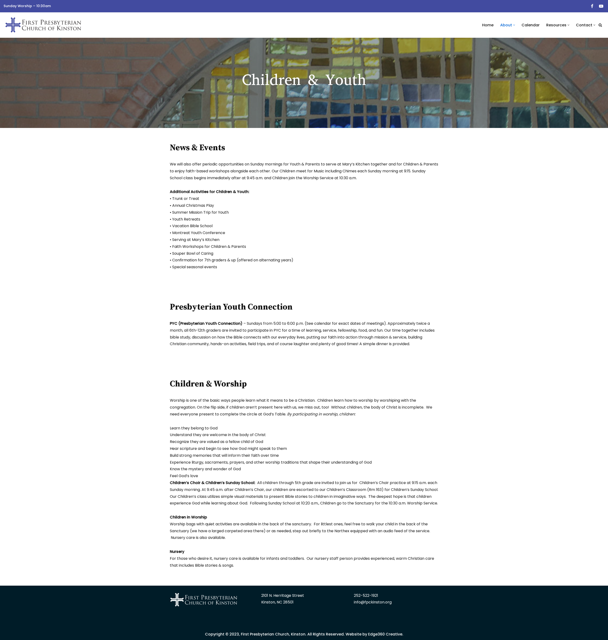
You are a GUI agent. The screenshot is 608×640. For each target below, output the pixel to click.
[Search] (600, 25)
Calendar (531, 25)
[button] (514, 25)
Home (488, 25)
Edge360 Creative (385, 634)
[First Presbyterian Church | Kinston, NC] (44, 25)
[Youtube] (601, 6)
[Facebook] (592, 6)
